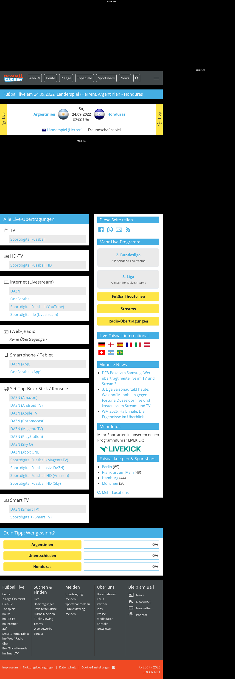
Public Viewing (43, 619)
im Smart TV (10, 653)
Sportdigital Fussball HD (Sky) (35, 483)
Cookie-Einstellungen (95, 667)
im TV (6, 614)
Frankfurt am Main (118, 472)
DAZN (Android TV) (26, 405)
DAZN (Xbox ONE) (25, 452)
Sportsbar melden (77, 604)
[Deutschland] (101, 345)
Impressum (10, 667)
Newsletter (104, 628)
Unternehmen (106, 594)
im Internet (10, 624)
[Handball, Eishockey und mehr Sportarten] (120, 448)
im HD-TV (8, 619)
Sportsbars (106, 78)
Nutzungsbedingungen (38, 667)
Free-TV (34, 78)
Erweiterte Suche (45, 609)
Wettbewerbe (43, 628)
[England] (111, 345)
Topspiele (8, 609)
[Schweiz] (101, 352)
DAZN (15, 291)
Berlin (107, 466)
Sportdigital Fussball (27, 239)
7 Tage (66, 78)
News (125, 78)
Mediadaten (105, 619)
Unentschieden (42, 555)
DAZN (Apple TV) (24, 413)
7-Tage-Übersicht (13, 599)
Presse (101, 614)
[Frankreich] (129, 345)
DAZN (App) (20, 364)
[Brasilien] (120, 352)
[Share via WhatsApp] (110, 231)
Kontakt (102, 624)
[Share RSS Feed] (128, 231)
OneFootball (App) (26, 371)
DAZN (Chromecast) (27, 420)
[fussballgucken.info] (13, 78)
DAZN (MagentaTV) (26, 428)
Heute (50, 78)
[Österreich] (147, 345)
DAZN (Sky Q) (21, 444)
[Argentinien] (111, 352)
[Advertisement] (111, 37)
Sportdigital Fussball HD (31, 265)
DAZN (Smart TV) (24, 509)
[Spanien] (120, 345)
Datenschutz (67, 667)
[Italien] (138, 345)
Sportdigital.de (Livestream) (34, 314)
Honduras (42, 566)
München (110, 483)
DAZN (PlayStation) (26, 436)
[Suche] (136, 78)
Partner (102, 604)
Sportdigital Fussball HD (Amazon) (39, 475)
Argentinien (42, 544)
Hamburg (110, 477)
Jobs (100, 609)
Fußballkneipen (44, 614)
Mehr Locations (115, 492)
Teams (38, 624)
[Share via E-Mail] (119, 231)
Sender (38, 634)
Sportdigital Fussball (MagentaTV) (39, 459)
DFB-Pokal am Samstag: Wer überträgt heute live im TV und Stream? (128, 378)
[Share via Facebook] (101, 231)
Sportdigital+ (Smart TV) (31, 517)
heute (6, 594)
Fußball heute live (128, 296)
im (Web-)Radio (12, 638)
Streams (128, 308)
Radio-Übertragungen (128, 321)
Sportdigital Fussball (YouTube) (37, 306)
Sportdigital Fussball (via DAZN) (37, 467)
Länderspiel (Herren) (65, 129)
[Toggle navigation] (156, 78)
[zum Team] (62, 113)
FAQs (100, 599)
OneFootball (20, 298)
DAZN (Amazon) (23, 397)
